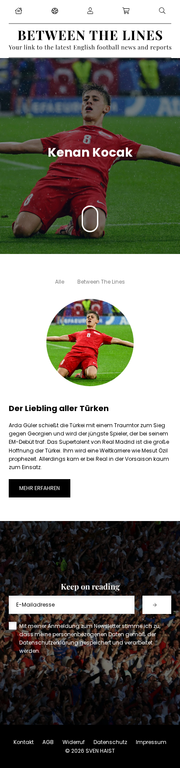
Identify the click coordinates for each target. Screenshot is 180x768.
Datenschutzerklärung (48, 642)
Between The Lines (101, 281)
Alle (59, 281)
